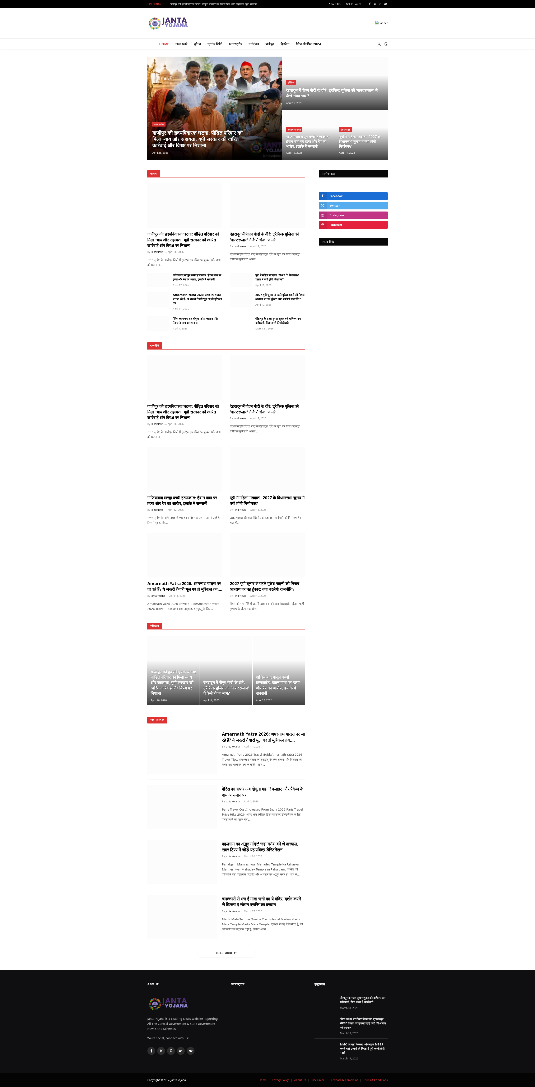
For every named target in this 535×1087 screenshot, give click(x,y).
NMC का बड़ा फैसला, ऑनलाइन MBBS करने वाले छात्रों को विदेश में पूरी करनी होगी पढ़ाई (362, 1048)
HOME (164, 44)
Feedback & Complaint (344, 1080)
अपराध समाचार (294, 129)
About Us (334, 4)
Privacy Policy (280, 1080)
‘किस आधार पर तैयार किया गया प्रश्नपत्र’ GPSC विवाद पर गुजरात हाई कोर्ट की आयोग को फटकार (363, 1023)
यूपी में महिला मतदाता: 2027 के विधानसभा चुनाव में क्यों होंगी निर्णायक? (360, 141)
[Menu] (150, 44)
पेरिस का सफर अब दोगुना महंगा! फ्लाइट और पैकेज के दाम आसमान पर (195, 321)
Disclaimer (317, 1080)
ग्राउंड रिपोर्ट (215, 44)
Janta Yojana (158, 596)
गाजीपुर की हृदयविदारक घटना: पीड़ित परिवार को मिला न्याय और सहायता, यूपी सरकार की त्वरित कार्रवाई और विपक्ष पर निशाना (217, 4)
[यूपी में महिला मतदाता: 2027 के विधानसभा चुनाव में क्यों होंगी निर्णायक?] (241, 280)
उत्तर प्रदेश (159, 124)
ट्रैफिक (291, 82)
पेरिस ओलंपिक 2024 (308, 44)
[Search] (379, 44)
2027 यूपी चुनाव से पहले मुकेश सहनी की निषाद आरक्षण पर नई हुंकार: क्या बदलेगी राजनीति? (279, 297)
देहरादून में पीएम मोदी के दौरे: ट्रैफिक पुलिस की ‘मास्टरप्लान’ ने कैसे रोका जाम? (332, 93)
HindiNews (157, 252)
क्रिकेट (285, 44)
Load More (224, 953)
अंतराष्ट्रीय (235, 44)
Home (262, 1080)
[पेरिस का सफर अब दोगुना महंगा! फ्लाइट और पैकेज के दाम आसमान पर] (158, 323)
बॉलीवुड (270, 44)
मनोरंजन (254, 44)
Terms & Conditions (375, 1080)
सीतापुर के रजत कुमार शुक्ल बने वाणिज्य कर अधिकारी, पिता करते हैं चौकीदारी (278, 321)
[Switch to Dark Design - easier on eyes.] (385, 44)
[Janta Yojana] (168, 23)
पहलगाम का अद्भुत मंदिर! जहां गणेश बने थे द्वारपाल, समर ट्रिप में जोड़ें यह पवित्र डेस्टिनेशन (260, 847)
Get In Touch (354, 4)
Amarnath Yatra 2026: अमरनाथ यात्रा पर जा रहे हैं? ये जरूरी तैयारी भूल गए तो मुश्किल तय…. (197, 299)
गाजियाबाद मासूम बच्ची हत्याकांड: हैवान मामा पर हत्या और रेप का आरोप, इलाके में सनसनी (308, 141)
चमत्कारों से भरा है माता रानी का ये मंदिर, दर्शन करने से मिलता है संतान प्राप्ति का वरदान (261, 902)
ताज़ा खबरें (181, 44)
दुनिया (197, 44)
